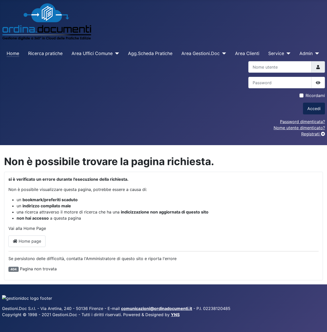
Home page (29, 241)
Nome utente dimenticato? (299, 127)
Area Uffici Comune (92, 53)
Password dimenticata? (302, 121)
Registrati (311, 133)
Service (276, 53)
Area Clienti (247, 53)
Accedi (314, 108)
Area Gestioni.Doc (200, 53)
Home (13, 53)
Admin (306, 53)
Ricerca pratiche (45, 53)
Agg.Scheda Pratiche (150, 53)
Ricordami (315, 95)
